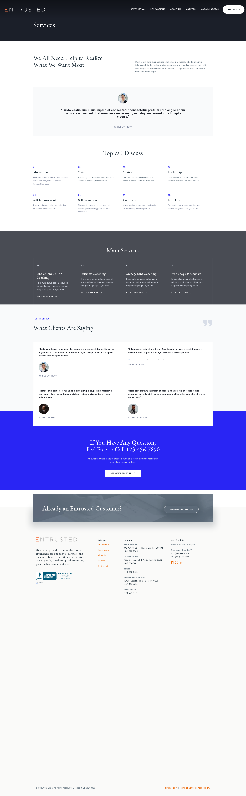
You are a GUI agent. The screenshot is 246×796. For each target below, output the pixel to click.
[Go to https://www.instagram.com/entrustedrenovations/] (176, 563)
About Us (175, 9)
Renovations (157, 9)
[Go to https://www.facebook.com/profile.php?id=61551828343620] (172, 563)
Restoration (138, 9)
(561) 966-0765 (211, 9)
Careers (191, 9)
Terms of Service (187, 788)
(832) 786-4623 (130, 584)
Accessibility (204, 788)
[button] (47, 296)
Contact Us (233, 9)
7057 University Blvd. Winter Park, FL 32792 (143, 560)
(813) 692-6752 (130, 572)
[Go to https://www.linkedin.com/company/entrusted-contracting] (181, 563)
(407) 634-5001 (130, 563)
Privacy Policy (171, 788)
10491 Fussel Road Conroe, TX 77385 (141, 581)
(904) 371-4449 (130, 593)
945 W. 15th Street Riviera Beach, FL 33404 (143, 548)
